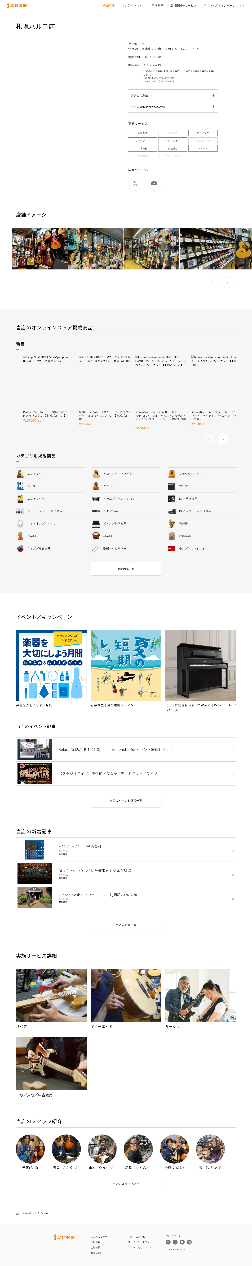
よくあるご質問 (99, 1236)
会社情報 (95, 1247)
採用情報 (95, 1242)
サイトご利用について (140, 1247)
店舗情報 (109, 5)
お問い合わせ (98, 1253)
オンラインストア (133, 5)
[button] (227, 282)
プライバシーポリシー (140, 1242)
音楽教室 (157, 5)
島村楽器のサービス (183, 5)
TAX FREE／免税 (136, 1236)
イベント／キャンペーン (219, 5)
